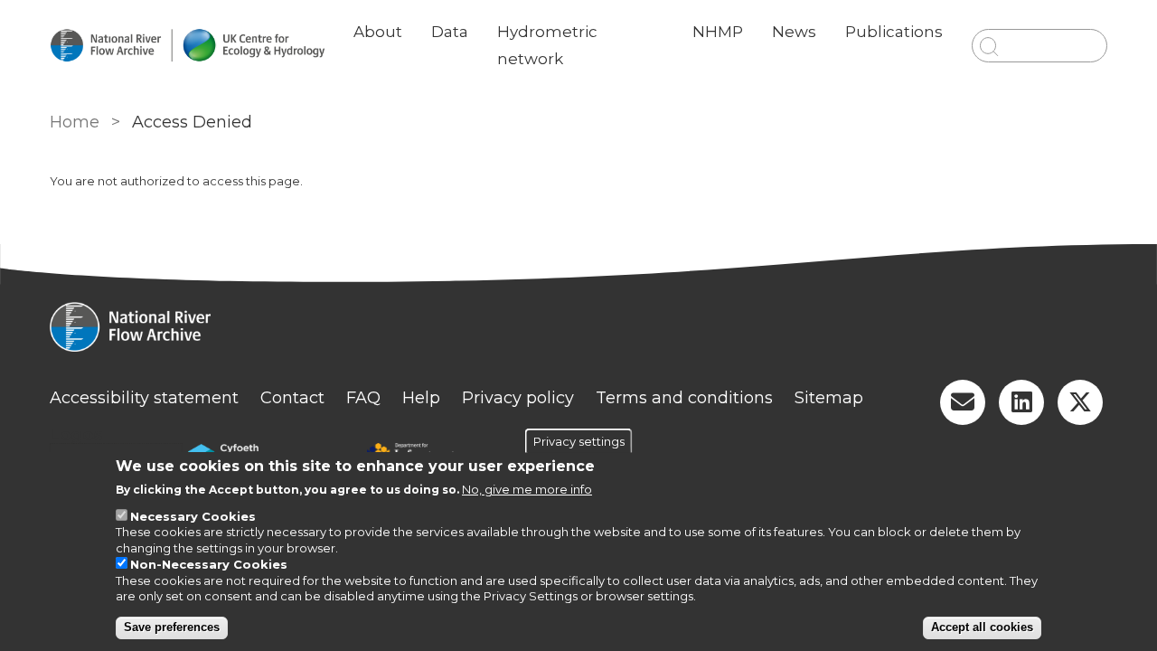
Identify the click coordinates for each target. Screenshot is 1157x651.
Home (74, 122)
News (794, 32)
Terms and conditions (684, 398)
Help (421, 398)
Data (449, 32)
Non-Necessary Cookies (208, 564)
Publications (894, 32)
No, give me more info (527, 489)
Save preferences (172, 627)
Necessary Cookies (193, 517)
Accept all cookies (982, 627)
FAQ (363, 398)
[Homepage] (578, 329)
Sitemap (829, 398)
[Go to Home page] (187, 45)
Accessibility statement (144, 398)
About (377, 32)
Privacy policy (518, 398)
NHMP (717, 32)
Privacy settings (579, 441)
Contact (292, 398)
